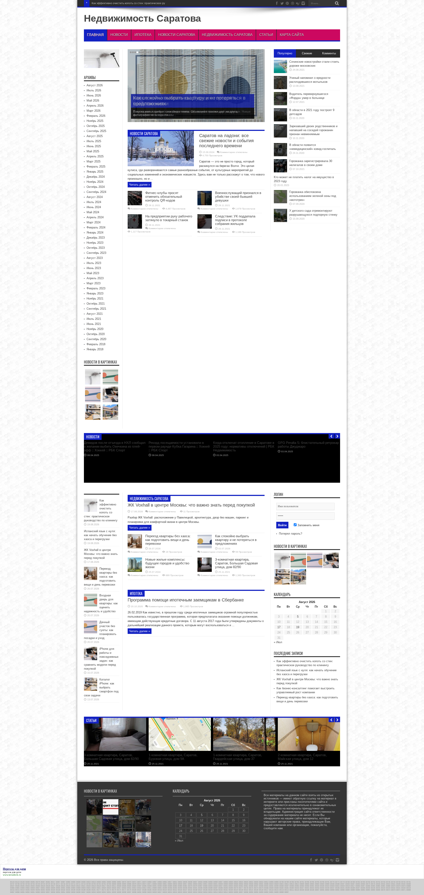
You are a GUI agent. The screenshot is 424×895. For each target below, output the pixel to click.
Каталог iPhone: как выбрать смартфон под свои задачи (101, 687)
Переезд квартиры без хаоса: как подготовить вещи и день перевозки (167, 539)
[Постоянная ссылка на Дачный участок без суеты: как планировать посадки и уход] (244, 466)
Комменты (329, 53)
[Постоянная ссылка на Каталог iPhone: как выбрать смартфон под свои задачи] (90, 690)
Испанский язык (102, 3)
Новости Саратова (176, 35)
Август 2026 (95, 85)
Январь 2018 (95, 349)
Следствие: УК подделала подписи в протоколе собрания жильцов (235, 220)
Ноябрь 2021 (95, 298)
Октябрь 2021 (96, 303)
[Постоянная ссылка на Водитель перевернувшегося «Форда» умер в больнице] (280, 104)
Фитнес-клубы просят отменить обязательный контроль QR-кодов (163, 196)
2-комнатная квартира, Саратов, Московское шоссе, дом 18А (302, 757)
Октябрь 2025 (96, 126)
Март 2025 (93, 161)
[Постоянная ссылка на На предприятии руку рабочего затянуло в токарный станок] (135, 227)
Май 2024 (93, 212)
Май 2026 (93, 100)
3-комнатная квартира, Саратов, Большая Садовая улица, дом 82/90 (236, 563)
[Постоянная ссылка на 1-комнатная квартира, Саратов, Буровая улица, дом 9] (115, 750)
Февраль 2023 (96, 288)
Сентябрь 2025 (96, 131)
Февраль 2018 (96, 344)
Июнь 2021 (94, 324)
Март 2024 (93, 222)
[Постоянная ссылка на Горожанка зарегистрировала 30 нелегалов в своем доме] (280, 171)
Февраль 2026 (96, 115)
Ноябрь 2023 (95, 242)
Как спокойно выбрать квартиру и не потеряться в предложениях (236, 539)
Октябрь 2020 (96, 334)
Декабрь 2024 (96, 176)
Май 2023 (93, 273)
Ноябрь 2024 (95, 181)
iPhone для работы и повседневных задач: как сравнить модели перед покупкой (305, 475)
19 (297, 627)
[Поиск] (336, 3)
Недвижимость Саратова (142, 18)
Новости (119, 35)
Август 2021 (95, 313)
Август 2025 (95, 136)
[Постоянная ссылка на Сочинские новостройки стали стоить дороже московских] (280, 72)
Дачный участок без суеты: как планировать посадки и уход (236, 473)
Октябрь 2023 (96, 247)
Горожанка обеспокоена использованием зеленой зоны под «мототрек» (312, 196)
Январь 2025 (95, 171)
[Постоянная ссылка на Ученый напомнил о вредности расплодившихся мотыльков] (280, 88)
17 (278, 627)
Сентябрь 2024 (96, 192)
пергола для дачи (12, 872)
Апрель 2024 (95, 217)
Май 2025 (93, 151)
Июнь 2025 (94, 146)
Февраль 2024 (96, 227)
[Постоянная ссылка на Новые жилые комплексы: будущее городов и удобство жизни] (135, 571)
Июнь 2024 (94, 207)
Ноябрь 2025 (95, 120)
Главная (95, 35)
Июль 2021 (94, 318)
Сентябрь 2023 (96, 252)
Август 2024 (95, 197)
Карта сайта (292, 35)
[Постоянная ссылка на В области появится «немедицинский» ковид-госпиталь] (280, 155)
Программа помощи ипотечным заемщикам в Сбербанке (186, 599)
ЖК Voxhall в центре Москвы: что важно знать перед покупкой (191, 505)
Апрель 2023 (95, 278)
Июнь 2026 (94, 95)
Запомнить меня (308, 525)
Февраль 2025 (96, 166)
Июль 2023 (94, 263)
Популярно (285, 53)
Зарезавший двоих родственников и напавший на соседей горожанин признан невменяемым (313, 130)
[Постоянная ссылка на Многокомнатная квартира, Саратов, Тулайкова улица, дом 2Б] (244, 750)
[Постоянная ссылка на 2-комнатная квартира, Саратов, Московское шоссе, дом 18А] (309, 750)
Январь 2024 (95, 232)
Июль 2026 (94, 90)
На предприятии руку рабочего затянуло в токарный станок (168, 218)
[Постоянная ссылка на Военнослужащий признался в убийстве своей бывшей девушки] (204, 204)
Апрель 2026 (95, 105)
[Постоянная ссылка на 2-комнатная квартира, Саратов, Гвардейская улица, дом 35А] (180, 750)
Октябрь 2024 (96, 186)
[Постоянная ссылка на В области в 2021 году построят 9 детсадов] (280, 120)
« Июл (278, 642)
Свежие (307, 53)
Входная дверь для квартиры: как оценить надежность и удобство (174, 473)
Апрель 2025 (95, 156)
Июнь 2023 (94, 268)
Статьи (266, 35)
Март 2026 (93, 110)
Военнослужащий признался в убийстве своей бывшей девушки (238, 196)
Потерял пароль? (290, 533)
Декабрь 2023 (96, 237)
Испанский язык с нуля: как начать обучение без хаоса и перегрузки (100, 535)
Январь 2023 (95, 293)
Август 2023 (95, 258)
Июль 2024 (94, 202)
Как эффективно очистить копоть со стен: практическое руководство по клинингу (111, 475)
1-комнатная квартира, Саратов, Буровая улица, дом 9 (108, 757)
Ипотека (142, 35)
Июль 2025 (94, 141)
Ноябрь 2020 (95, 329)
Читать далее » (139, 184)
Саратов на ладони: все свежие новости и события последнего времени (226, 140)
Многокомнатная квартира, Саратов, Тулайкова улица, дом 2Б (240, 757)
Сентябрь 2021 (96, 308)
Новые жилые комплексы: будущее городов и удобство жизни (167, 563)
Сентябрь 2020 (96, 339)
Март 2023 (93, 283)
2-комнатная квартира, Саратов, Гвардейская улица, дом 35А (173, 757)
